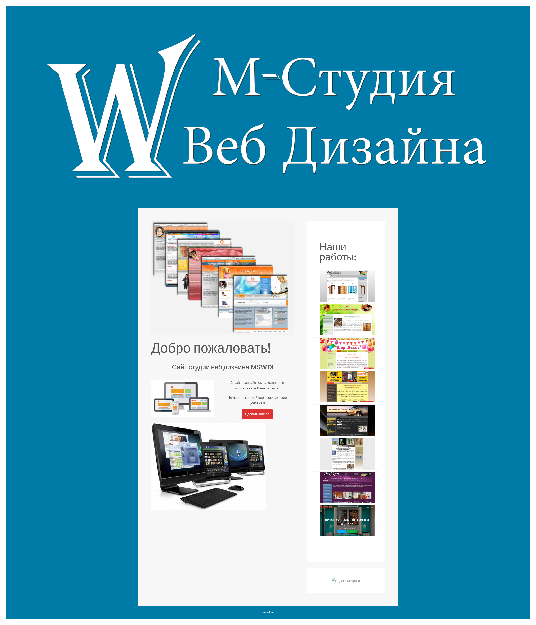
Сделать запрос (257, 414)
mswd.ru (268, 612)
